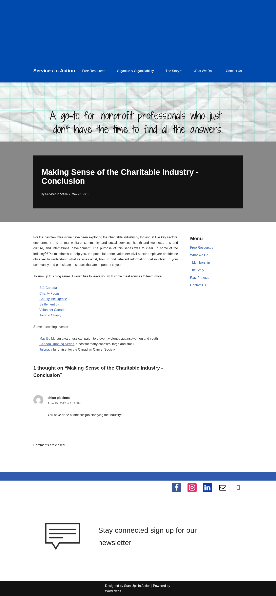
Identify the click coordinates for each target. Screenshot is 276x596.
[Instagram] (192, 487)
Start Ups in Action (137, 586)
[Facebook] (176, 487)
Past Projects (199, 277)
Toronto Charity (50, 315)
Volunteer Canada (52, 310)
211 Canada (48, 288)
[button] (181, 71)
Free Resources (93, 71)
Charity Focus (49, 293)
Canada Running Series (56, 344)
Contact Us (234, 71)
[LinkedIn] (207, 487)
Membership (201, 262)
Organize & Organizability (135, 71)
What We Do (199, 255)
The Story (197, 270)
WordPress (113, 591)
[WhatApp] (238, 487)
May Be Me (47, 338)
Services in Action (56, 193)
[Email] (222, 487)
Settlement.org (49, 304)
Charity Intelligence (53, 299)
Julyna (44, 349)
